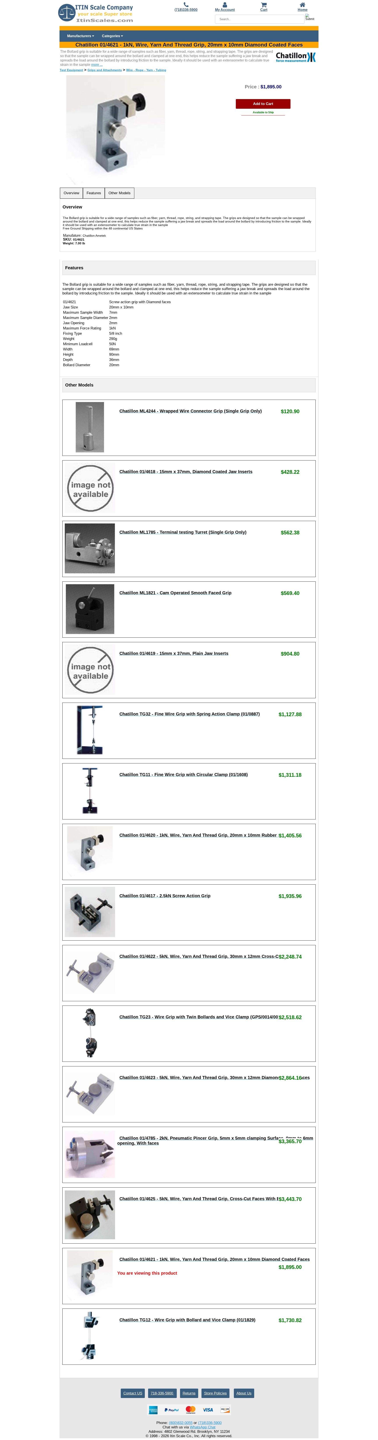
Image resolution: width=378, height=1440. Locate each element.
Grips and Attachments (105, 70)
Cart (263, 10)
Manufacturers (79, 36)
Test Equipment (71, 70)
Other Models (119, 193)
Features (94, 193)
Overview (71, 193)
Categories (111, 36)
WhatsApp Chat (202, 1427)
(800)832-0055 (180, 1423)
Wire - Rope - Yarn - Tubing (146, 70)
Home (303, 10)
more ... (97, 64)
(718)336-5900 (186, 10)
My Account (225, 10)
